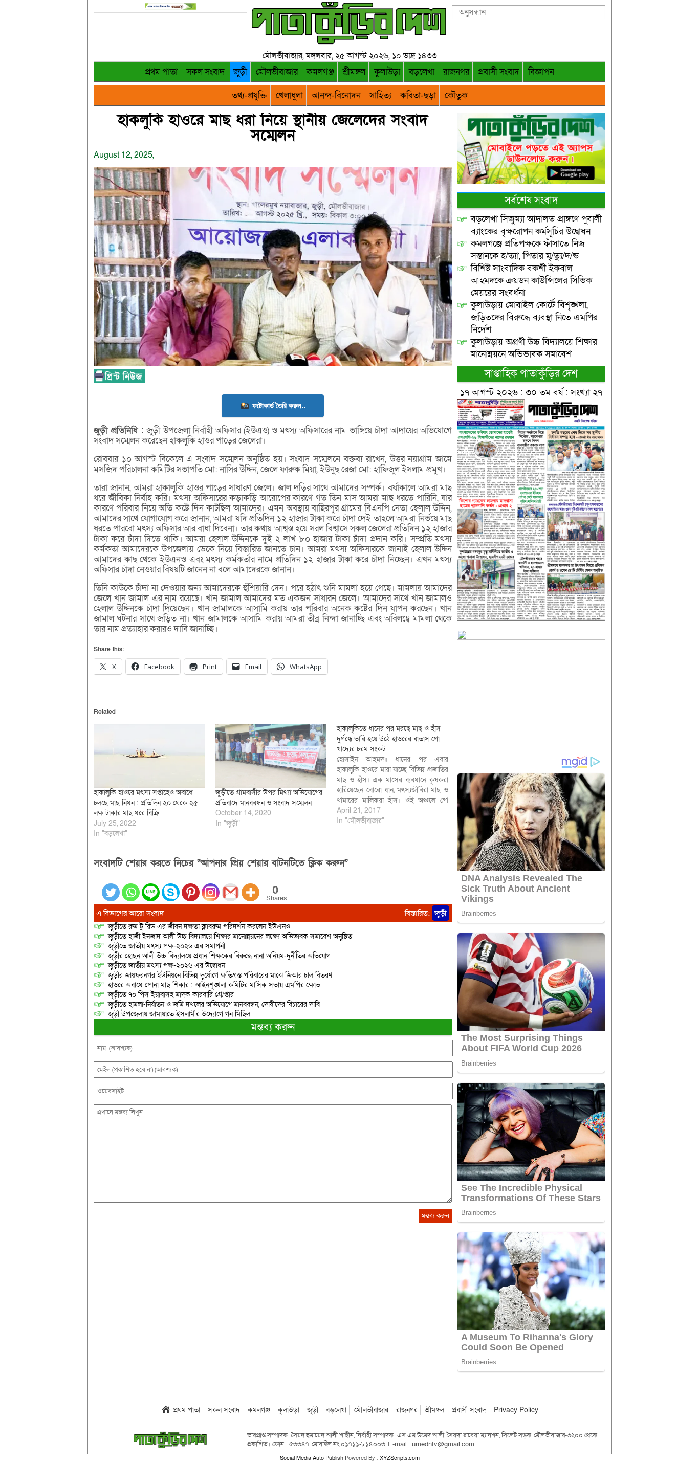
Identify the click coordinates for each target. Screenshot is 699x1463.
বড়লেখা (421, 72)
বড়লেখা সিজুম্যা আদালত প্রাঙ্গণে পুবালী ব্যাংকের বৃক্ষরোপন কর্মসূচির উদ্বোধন (536, 225)
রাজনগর (456, 72)
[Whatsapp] (131, 886)
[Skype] (171, 886)
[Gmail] (230, 886)
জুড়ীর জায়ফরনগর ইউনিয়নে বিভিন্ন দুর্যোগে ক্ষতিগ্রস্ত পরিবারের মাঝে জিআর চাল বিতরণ (220, 975)
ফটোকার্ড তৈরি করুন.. (278, 405)
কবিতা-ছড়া (418, 95)
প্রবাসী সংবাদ (498, 72)
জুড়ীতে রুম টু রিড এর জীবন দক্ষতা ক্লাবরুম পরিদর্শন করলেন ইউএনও (199, 927)
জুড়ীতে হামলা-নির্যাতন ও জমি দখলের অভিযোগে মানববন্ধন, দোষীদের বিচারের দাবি (214, 1004)
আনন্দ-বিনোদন (336, 95)
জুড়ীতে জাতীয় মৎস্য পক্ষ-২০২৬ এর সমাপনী (166, 946)
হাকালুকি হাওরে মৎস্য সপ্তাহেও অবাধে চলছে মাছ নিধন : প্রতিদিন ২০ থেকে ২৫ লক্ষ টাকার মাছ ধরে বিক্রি (146, 803)
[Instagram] (211, 886)
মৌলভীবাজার (277, 72)
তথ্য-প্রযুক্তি (249, 95)
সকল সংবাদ (205, 72)
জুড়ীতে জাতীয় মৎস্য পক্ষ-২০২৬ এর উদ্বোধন (166, 965)
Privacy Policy (516, 1410)
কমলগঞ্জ (320, 72)
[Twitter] (111, 886)
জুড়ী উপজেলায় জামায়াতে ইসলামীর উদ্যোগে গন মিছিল (180, 1014)
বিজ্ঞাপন (541, 72)
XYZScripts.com (400, 1458)
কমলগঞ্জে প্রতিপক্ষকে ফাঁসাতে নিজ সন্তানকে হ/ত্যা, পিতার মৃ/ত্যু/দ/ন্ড (528, 250)
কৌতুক (456, 95)
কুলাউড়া (387, 72)
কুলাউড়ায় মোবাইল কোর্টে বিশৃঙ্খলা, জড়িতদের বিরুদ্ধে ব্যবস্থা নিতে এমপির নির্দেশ (534, 317)
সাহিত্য (380, 95)
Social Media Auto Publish (311, 1458)
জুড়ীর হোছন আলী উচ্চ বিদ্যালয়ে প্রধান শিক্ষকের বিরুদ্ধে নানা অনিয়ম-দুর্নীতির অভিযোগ (219, 956)
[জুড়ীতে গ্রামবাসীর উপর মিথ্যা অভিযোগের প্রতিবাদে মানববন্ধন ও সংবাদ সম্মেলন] (271, 755)
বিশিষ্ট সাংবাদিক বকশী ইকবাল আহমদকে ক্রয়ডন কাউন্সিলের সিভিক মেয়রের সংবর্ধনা (531, 280)
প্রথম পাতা (161, 72)
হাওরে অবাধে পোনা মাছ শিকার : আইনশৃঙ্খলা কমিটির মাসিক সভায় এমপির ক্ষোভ (214, 985)
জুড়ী (240, 72)
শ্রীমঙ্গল (354, 72)
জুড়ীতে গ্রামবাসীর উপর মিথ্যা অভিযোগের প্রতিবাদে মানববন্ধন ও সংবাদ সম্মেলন (268, 798)
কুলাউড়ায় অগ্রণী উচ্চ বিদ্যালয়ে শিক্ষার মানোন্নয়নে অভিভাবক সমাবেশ (534, 348)
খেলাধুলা (289, 95)
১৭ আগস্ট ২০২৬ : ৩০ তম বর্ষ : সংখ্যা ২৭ (531, 392)
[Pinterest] (191, 886)
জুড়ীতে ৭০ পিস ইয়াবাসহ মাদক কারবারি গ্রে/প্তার (171, 995)
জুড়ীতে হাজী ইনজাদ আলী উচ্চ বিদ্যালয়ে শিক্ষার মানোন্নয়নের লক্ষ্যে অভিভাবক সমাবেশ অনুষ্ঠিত (230, 936)
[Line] (151, 886)
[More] (250, 886)
